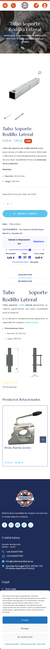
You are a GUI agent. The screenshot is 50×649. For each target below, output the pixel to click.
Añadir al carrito (27, 213)
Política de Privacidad (28, 644)
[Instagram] (11, 525)
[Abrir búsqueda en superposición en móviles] (13, 5)
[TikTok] (24, 525)
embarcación (31, 322)
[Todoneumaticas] (24, 5)
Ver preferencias (25, 637)
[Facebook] (4, 525)
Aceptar (25, 620)
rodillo (21, 305)
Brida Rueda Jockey (18, 447)
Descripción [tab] (25, 275)
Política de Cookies (12, 644)
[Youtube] (17, 525)
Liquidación (17, 233)
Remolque (9, 35)
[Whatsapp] (30, 525)
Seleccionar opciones (43, 439)
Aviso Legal (41, 644)
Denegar (25, 628)
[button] (5, 5)
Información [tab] (25, 281)
